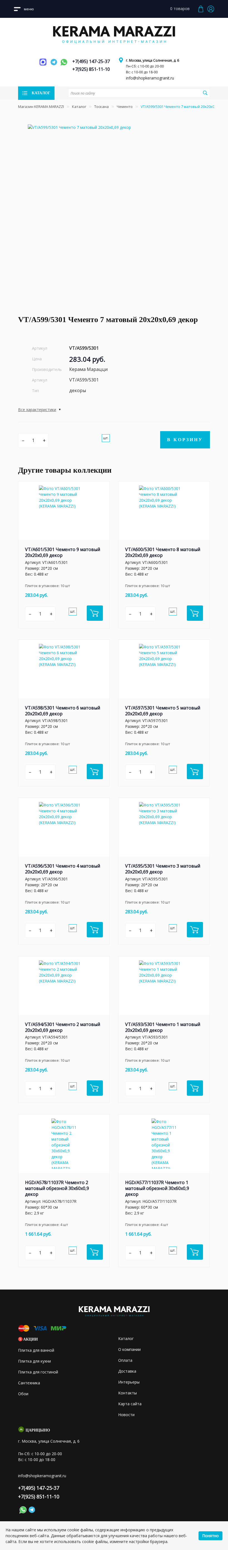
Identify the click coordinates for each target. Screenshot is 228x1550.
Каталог (79, 106)
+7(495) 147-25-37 (91, 61)
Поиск (204, 92)
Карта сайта (130, 1403)
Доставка (127, 1371)
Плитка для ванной (36, 1350)
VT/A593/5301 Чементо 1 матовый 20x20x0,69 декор (162, 1027)
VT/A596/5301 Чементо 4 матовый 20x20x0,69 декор (62, 869)
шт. (105, 438)
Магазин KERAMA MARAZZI (41, 106)
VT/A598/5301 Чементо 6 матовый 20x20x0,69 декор (62, 711)
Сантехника (29, 1382)
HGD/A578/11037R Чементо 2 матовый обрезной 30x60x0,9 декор (57, 1188)
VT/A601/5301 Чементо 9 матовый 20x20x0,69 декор (62, 552)
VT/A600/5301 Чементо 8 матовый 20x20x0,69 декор (162, 552)
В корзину (185, 439)
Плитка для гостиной (38, 1372)
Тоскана (101, 106)
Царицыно (38, 1430)
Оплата (125, 1360)
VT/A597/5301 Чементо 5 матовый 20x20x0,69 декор (162, 711)
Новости (126, 1414)
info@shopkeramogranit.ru (150, 78)
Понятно (210, 1535)
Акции (30, 1339)
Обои (23, 1393)
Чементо (125, 106)
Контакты (127, 1393)
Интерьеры (129, 1382)
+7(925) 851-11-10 (91, 69)
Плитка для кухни (34, 1361)
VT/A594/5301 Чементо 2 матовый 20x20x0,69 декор (62, 1027)
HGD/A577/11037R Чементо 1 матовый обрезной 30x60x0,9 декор (157, 1188)
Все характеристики (37, 409)
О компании (129, 1349)
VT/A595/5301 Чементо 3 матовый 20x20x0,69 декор (162, 869)
